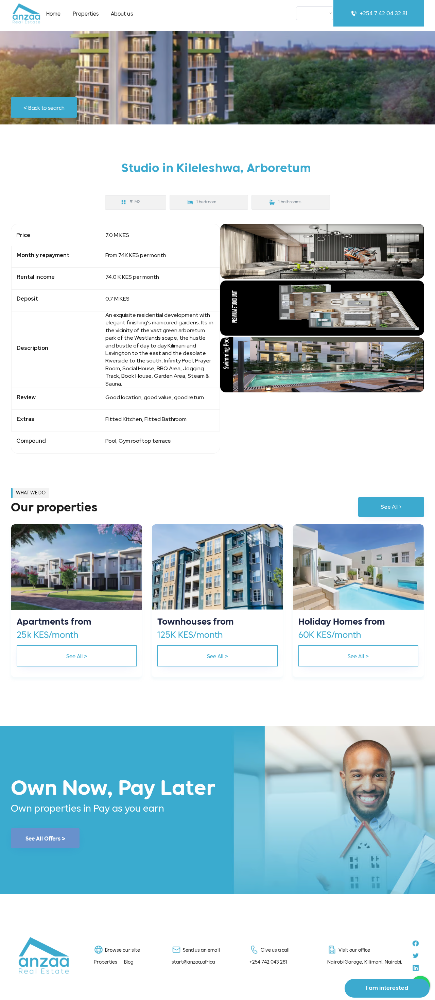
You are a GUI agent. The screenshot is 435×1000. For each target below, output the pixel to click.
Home (53, 13)
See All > (391, 506)
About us (122, 13)
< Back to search (44, 107)
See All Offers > (45, 838)
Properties (86, 13)
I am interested (387, 988)
